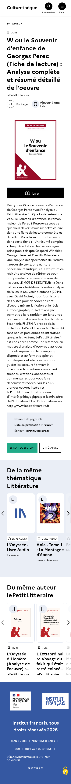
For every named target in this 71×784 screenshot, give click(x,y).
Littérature (50, 447)
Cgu (17, 748)
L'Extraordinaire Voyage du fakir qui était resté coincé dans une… (50, 663)
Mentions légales (43, 740)
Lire (35, 193)
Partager (21, 104)
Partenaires (35, 768)
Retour (17, 23)
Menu (62, 12)
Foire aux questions (38, 748)
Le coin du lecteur (22, 447)
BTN (35, 104)
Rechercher (48, 12)
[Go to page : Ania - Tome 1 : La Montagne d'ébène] (50, 513)
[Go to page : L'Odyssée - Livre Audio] (21, 513)
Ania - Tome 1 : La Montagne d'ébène (50, 549)
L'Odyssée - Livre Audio (18, 547)
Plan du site (19, 740)
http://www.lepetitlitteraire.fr (28, 405)
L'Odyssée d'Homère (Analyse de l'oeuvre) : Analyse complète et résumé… (18, 668)
